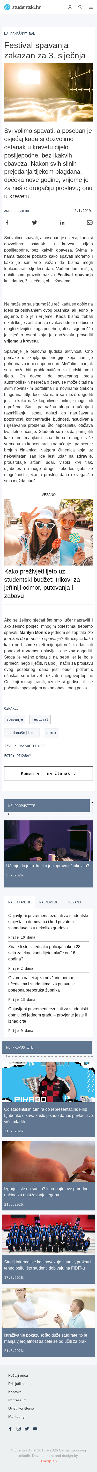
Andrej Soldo (16, 211)
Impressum (17, 1400)
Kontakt (14, 1392)
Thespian (48, 1461)
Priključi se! (17, 1384)
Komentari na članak (45, 773)
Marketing (16, 1416)
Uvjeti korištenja (21, 1408)
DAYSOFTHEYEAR (32, 746)
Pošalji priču (18, 1375)
